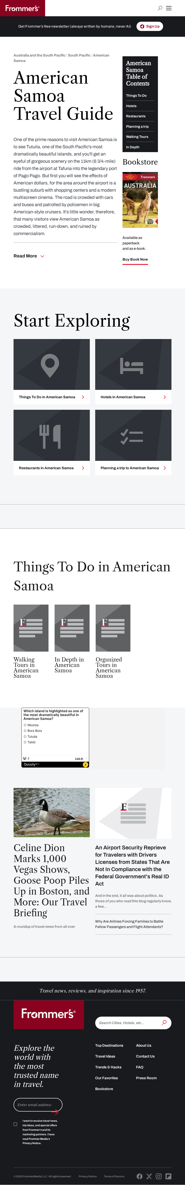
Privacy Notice (88, 1176)
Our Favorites (106, 1078)
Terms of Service (114, 1176)
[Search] (165, 1022)
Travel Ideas (105, 1056)
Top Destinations (109, 1045)
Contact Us (145, 1056)
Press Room (146, 1078)
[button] (168, 8)
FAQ (139, 1067)
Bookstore (104, 1089)
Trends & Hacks (108, 1067)
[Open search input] (160, 8)
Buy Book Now (135, 259)
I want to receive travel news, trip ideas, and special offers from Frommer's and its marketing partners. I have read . (40, 1132)
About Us (143, 1045)
